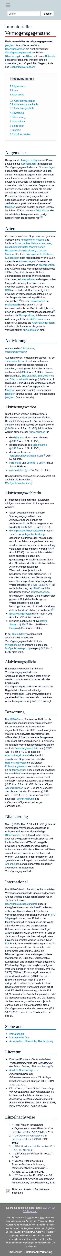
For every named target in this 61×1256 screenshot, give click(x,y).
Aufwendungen (26, 261)
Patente (40, 239)
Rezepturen (11, 250)
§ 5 (41, 648)
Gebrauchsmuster (41, 243)
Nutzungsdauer (17, 770)
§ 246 (23, 372)
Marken (9, 254)
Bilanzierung (12, 56)
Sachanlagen (28, 163)
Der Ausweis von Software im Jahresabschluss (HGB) (29, 1137)
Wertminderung (25, 798)
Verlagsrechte (34, 254)
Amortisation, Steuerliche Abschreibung (31, 1041)
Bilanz (29, 56)
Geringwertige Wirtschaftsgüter (26, 530)
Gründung (18, 437)
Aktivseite (50, 56)
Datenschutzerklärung (39, 1252)
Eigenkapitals (40, 444)
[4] (39, 587)
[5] (53, 609)
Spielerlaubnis (37, 301)
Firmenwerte (28, 239)
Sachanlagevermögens (22, 66)
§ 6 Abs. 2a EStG (38, 584)
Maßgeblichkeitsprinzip (18, 483)
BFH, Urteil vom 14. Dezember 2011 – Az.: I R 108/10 (33, 1148)
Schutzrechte (22, 243)
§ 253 (47, 748)
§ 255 (40, 462)
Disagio (13, 628)
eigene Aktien (16, 470)
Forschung (15, 462)
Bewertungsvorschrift (26, 748)
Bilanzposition (26, 315)
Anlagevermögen (30, 160)
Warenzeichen (37, 247)
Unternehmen (27, 279)
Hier (42, 1217)
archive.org (43, 1066)
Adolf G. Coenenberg (21, 1070)
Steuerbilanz (19, 634)
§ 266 (41, 379)
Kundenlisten (12, 257)
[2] (20, 300)
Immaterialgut (16, 1033)
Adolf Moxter (43, 210)
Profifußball (11, 304)
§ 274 (22, 624)
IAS (7, 943)
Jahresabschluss (14, 361)
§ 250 (22, 628)
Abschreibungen (14, 787)
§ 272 (29, 470)
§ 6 (50, 548)
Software (48, 254)
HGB (8, 290)
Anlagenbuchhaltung (33, 534)
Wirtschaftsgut (13, 644)
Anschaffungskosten (43, 322)
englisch (10, 45)
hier (29, 1217)
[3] (54, 311)
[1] (41, 216)
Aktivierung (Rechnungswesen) (20, 349)
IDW (35, 588)
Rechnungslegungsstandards (21, 903)
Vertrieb (31, 462)
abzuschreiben (31, 329)
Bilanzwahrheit (46, 375)
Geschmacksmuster (16, 247)
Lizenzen (41, 250)
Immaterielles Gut (19, 1037)
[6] (19, 696)
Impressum (15, 1252)
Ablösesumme (38, 319)
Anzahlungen (12, 863)
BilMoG (14, 719)
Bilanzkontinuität (19, 379)
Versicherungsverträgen (22, 455)
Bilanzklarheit (29, 375)
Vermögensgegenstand (18, 52)
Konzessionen (27, 250)
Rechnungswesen (15, 49)
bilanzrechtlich (47, 264)
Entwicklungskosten (20, 613)
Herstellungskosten (15, 762)
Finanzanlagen (47, 167)
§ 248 (9, 428)
